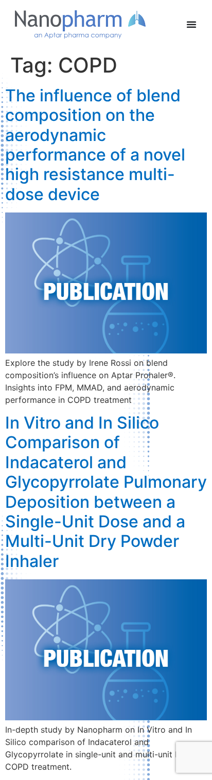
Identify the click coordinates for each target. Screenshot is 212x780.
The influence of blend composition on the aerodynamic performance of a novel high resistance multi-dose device (95, 144)
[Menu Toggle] (191, 24)
